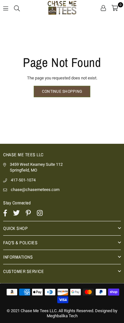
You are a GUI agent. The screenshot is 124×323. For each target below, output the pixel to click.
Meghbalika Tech (62, 315)
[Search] (17, 8)
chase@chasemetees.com (35, 189)
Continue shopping (62, 91)
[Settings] (103, 8)
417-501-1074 (23, 180)
